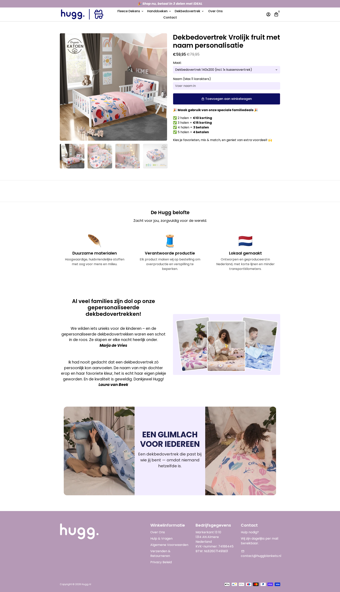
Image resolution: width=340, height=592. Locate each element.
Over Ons (215, 11)
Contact (170, 17)
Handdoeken (159, 11)
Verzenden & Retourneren (160, 553)
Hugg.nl (86, 584)
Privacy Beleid (161, 562)
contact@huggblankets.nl (261, 554)
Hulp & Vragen (161, 538)
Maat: (177, 62)
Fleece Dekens (130, 11)
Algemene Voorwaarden (169, 545)
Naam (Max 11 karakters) (192, 79)
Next (161, 87)
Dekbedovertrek (189, 11)
